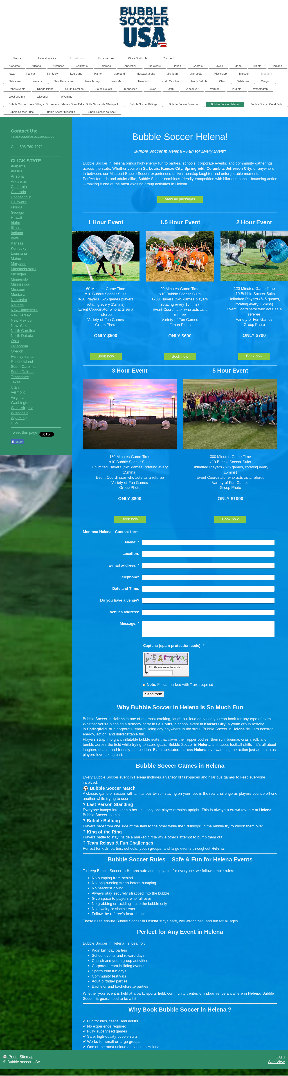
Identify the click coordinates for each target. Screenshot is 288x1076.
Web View (276, 1062)
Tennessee (20, 377)
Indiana (17, 233)
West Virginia (22, 408)
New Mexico (21, 320)
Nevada (17, 305)
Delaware (19, 202)
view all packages (180, 199)
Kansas (17, 243)
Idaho (15, 223)
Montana (18, 295)
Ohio (15, 341)
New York (19, 325)
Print (12, 1057)
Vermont (18, 392)
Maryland (18, 264)
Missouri (18, 289)
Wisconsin (19, 413)
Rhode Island (22, 361)
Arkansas (19, 181)
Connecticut (21, 197)
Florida (16, 207)
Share (19, 441)
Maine (16, 258)
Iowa (15, 238)
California (19, 187)
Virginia (17, 397)
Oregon (17, 351)
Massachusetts (23, 269)
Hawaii (16, 217)
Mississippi (20, 284)
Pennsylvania (22, 356)
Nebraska (19, 300)
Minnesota (19, 279)
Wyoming (19, 418)
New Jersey (21, 315)
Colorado (18, 192)
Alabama (18, 166)
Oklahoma (19, 346)
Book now (105, 356)
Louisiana (19, 253)
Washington (20, 403)
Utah (15, 387)
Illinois (16, 228)
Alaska (16, 171)
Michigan (18, 274)
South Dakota (22, 372)
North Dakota (22, 336)
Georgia (17, 212)
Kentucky (19, 248)
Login (280, 1057)
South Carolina (23, 366)
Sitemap (26, 1057)
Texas (16, 382)
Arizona (17, 176)
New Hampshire (24, 310)
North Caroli (21, 331)
